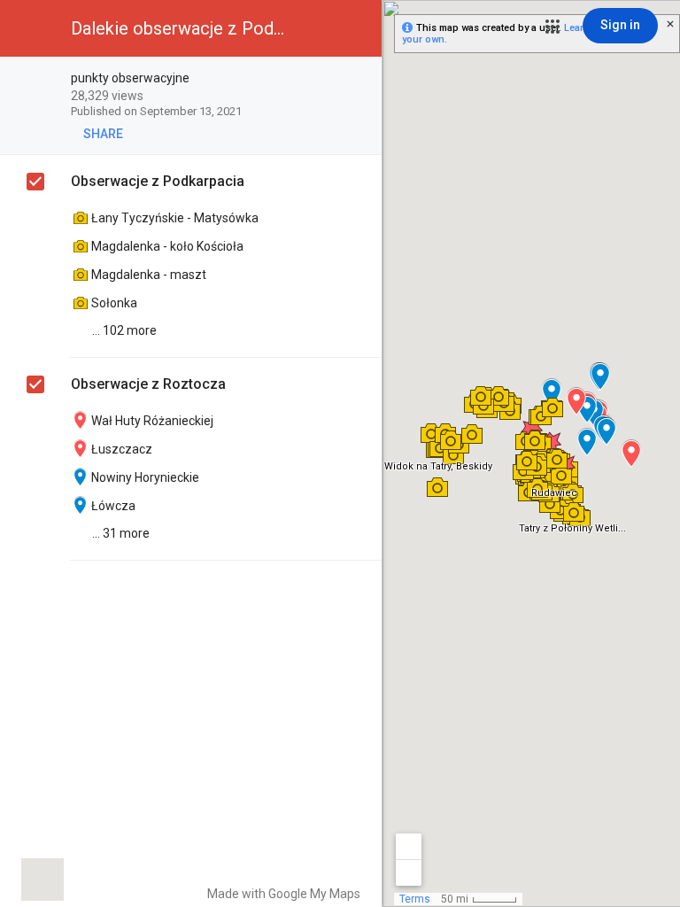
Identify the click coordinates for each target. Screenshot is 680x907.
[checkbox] (359, 79)
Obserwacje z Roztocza (148, 384)
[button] (552, 26)
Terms (414, 899)
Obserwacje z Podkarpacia (157, 181)
